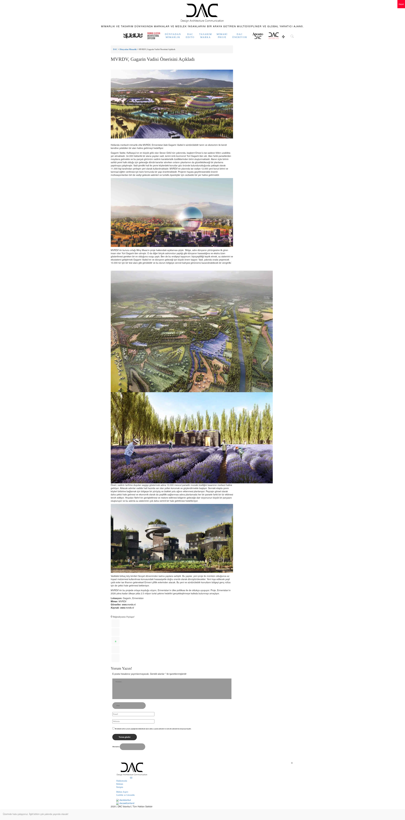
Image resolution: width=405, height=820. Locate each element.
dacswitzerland (126, 803)
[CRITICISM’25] (153, 36)
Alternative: (116, 747)
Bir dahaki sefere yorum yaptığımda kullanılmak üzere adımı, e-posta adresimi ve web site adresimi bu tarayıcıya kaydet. (153, 729)
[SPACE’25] (133, 36)
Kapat (401, 4)
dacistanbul (125, 799)
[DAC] (202, 12)
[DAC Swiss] (273, 36)
